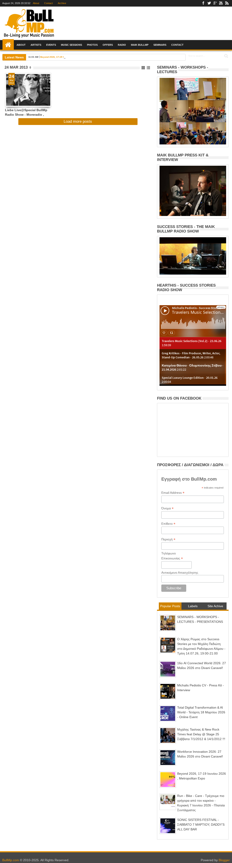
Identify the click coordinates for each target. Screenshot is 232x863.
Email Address (172, 493)
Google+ (215, 3)
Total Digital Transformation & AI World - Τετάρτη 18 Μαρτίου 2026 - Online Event (201, 712)
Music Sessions (71, 44)
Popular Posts (170, 606)
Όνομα (167, 508)
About (36, 3)
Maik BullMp (139, 44)
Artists (36, 44)
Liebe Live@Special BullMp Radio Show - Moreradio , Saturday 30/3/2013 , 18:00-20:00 (26, 112)
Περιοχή (168, 539)
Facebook (203, 3)
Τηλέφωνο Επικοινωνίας (172, 556)
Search (226, 56)
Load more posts (78, 121)
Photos (92, 44)
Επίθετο (168, 524)
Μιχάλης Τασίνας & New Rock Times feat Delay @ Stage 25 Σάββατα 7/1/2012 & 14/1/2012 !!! (201, 734)
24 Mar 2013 (16, 67)
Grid (143, 67)
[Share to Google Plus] (18, 98)
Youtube (221, 3)
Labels (193, 606)
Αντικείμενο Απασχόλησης (179, 572)
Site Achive (215, 606)
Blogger (224, 860)
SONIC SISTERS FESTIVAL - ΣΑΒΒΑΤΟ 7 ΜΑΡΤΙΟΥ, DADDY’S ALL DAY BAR (201, 824)
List (148, 67)
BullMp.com (10, 860)
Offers (108, 44)
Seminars (159, 44)
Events (51, 44)
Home (8, 44)
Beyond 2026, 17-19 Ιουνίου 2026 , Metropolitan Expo (69, 57)
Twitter (209, 3)
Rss (227, 3)
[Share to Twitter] (13, 98)
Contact (48, 3)
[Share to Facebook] (8, 98)
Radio (122, 44)
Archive (62, 3)
